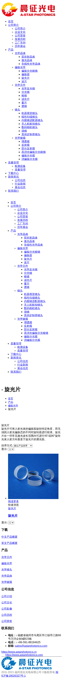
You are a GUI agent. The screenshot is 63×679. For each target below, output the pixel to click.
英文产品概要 (9, 543)
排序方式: (7, 445)
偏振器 (26, 74)
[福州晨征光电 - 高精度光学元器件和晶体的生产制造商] (28, 15)
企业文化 (20, 32)
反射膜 (26, 144)
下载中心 (13, 173)
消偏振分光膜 (30, 159)
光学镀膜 (20, 137)
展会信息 (20, 187)
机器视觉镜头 (30, 113)
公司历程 (6, 614)
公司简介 (13, 25)
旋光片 (26, 77)
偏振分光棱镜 (30, 70)
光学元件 (20, 85)
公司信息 (20, 180)
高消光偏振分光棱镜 (34, 152)
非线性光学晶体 (31, 63)
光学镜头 (6, 569)
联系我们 (13, 190)
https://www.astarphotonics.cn (19, 651)
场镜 (24, 130)
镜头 (17, 109)
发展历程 (20, 39)
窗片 (24, 102)
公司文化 (6, 602)
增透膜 (26, 141)
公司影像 (6, 608)
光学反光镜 (28, 88)
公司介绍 (6, 596)
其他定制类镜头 (31, 134)
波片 (24, 81)
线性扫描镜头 (30, 116)
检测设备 (20, 166)
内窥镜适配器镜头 (32, 120)
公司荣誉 (20, 35)
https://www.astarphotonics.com (24, 654)
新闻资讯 (13, 176)
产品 (10, 49)
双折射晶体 (28, 56)
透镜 (24, 106)
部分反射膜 (28, 148)
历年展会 (20, 46)
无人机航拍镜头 (31, 123)
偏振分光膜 (28, 155)
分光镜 (26, 92)
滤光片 (26, 99)
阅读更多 (13, 501)
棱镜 (24, 95)
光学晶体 (20, 53)
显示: (4, 449)
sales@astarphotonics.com (31, 645)
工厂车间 (20, 42)
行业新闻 (20, 183)
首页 (10, 21)
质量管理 (13, 162)
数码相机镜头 (30, 127)
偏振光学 (20, 67)
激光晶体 (27, 60)
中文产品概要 (9, 536)
